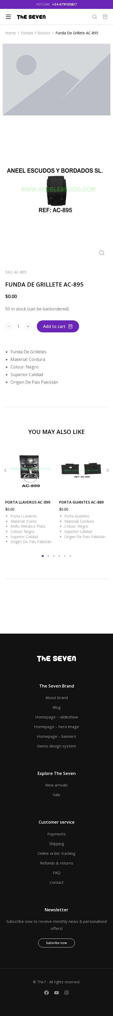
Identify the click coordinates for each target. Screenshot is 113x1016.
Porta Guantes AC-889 (81, 502)
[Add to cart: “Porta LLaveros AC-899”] (48, 489)
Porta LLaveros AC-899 (27, 502)
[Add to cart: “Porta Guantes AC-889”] (102, 489)
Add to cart (54, 326)
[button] (5, 470)
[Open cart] (105, 16)
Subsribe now (56, 943)
